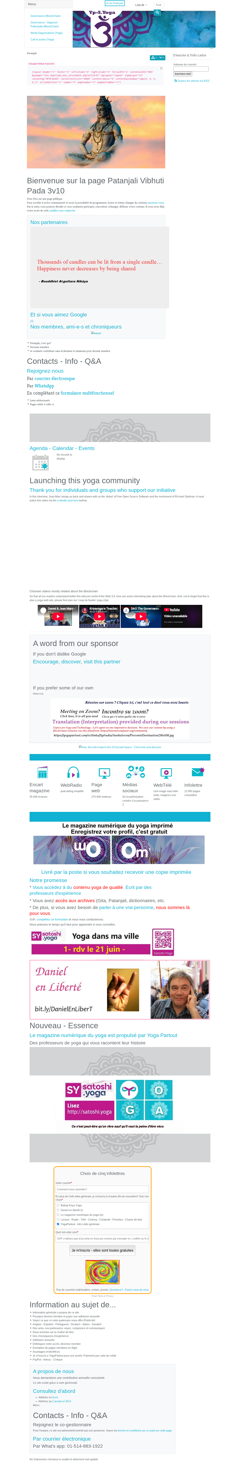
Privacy (109, 1296)
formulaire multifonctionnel (87, 393)
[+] (31, 321)
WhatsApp (44, 386)
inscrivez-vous (156, 202)
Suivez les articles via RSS (193, 80)
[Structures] (154, 57)
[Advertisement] (120, 673)
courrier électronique (55, 378)
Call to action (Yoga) (42, 39)
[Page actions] (161, 57)
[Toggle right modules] (211, 48)
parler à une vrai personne (126, 907)
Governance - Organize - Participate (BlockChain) (45, 24)
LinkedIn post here (68, 500)
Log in (140, 5)
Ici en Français (114, 3)
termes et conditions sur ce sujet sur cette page (145, 1430)
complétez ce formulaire (52, 919)
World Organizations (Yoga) (47, 33)
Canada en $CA (61, 1401)
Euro (55, 1397)
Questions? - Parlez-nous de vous (129, 1289)
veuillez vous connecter (62, 210)
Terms (101, 1296)
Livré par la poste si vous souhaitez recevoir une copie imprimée (116, 872)
